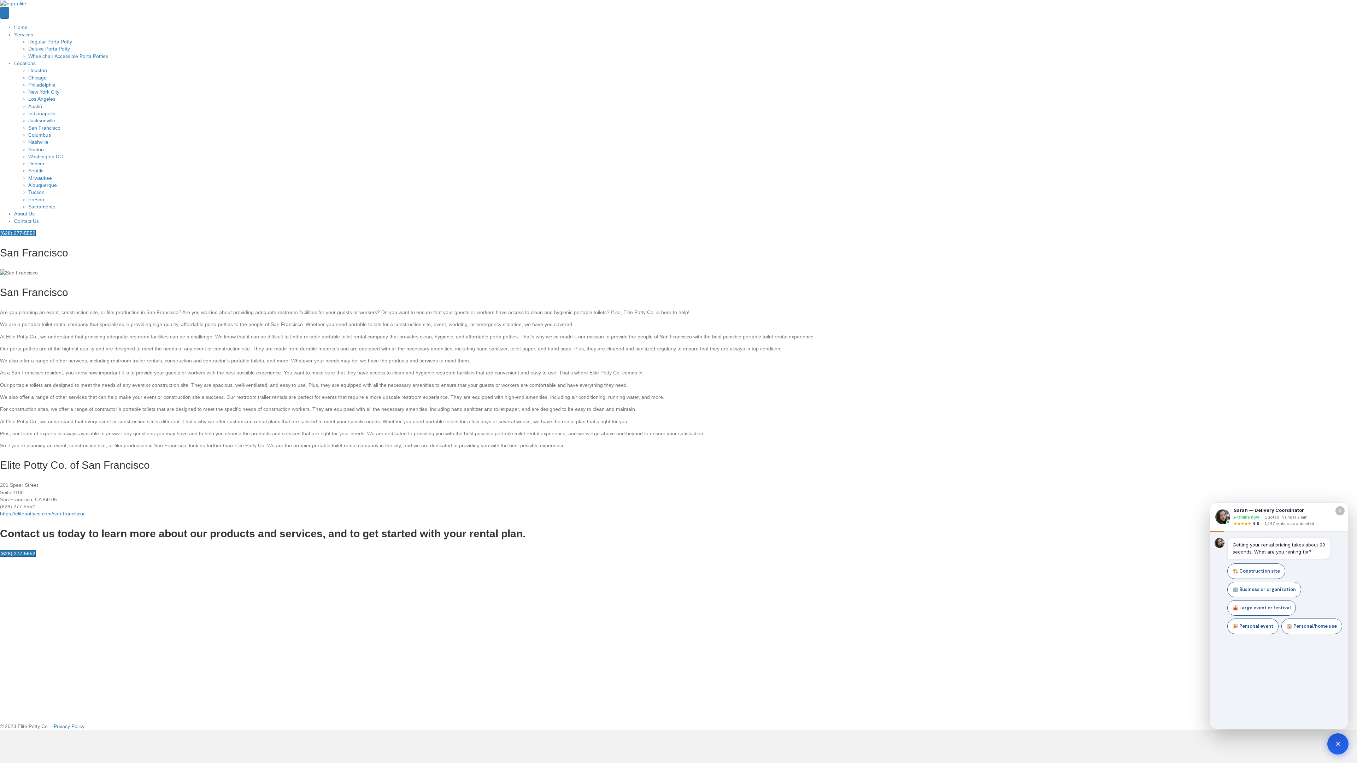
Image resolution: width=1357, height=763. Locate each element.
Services (23, 34)
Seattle (36, 170)
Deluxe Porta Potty (49, 49)
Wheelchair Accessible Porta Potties (68, 56)
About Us (24, 214)
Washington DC (45, 156)
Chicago (37, 78)
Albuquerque (42, 185)
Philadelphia (41, 85)
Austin (35, 106)
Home (21, 27)
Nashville (38, 142)
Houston (37, 70)
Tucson (36, 192)
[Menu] (4, 13)
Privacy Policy (69, 726)
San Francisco (44, 128)
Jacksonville (41, 120)
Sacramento (41, 206)
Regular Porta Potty (50, 42)
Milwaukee (40, 178)
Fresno (36, 199)
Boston (36, 149)
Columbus (39, 135)
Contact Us (26, 221)
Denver (36, 163)
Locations (25, 63)
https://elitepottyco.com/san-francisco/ (42, 513)
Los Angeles (41, 99)
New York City (43, 92)
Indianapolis (41, 113)
